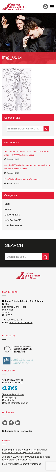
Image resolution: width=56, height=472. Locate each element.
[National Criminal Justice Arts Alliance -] (14, 6)
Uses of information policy (15, 403)
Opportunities (12, 214)
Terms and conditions (13, 394)
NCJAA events (12, 220)
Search (46, 128)
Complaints (8, 400)
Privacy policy (9, 397)
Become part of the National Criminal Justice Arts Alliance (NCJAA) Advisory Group (26, 153)
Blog (7, 203)
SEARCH (14, 245)
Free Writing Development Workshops (21, 179)
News (7, 209)
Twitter (4, 422)
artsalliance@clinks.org (21, 322)
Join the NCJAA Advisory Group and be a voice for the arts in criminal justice (27, 167)
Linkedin (17, 422)
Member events (13, 225)
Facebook (11, 422)
